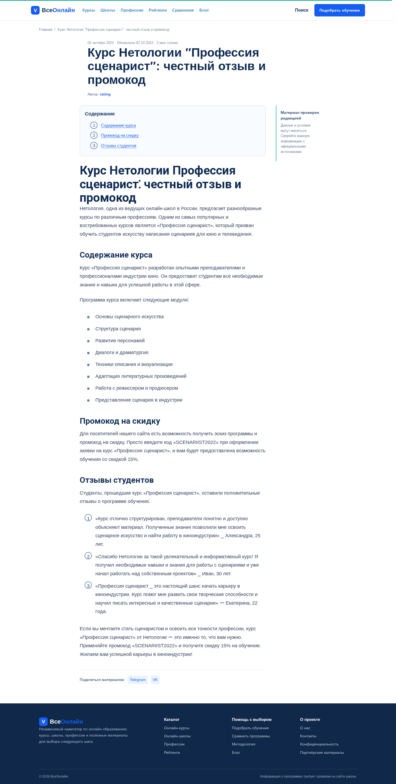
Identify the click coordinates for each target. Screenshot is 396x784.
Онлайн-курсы (176, 728)
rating (105, 94)
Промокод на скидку (120, 135)
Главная (45, 30)
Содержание (100, 114)
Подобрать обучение (339, 10)
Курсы (88, 10)
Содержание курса (118, 125)
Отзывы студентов (118, 145)
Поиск (301, 10)
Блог (204, 10)
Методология (243, 744)
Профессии (132, 10)
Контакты (308, 736)
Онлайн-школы (177, 736)
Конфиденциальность (319, 744)
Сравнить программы (251, 736)
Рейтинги (158, 10)
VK (155, 679)
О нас (305, 728)
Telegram (138, 679)
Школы (107, 10)
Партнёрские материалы (322, 752)
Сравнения (183, 10)
